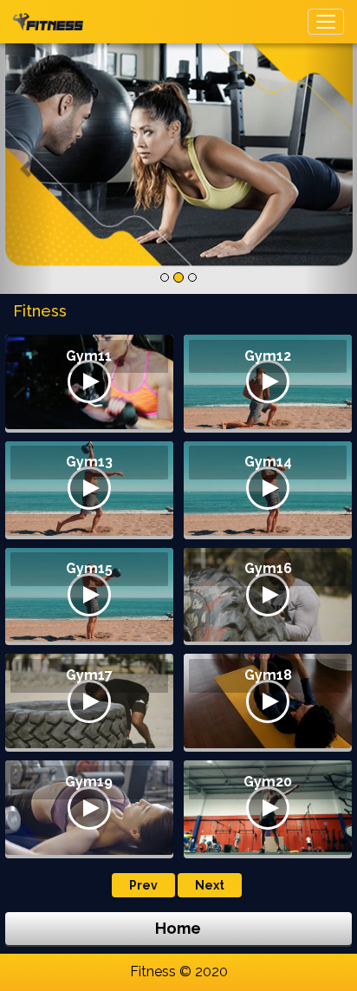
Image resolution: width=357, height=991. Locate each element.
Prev (143, 885)
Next (209, 885)
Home (178, 928)
